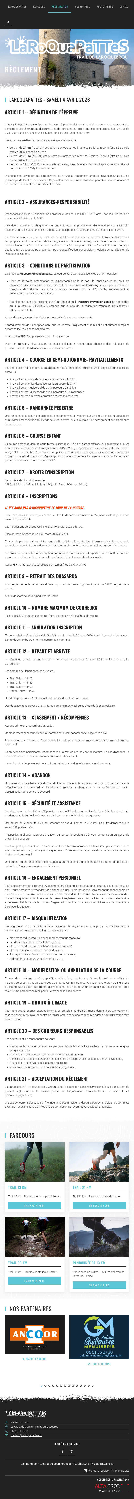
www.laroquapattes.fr (19, 1095)
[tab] (41, 1386)
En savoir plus (34, 1205)
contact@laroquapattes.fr (26, 1435)
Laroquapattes (17, 6)
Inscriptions (82, 6)
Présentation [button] (60, 6)
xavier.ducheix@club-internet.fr (46, 564)
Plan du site (122, 1470)
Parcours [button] (39, 6)
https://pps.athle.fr (21, 310)
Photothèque (105, 6)
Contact (125, 6)
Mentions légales (98, 1470)
